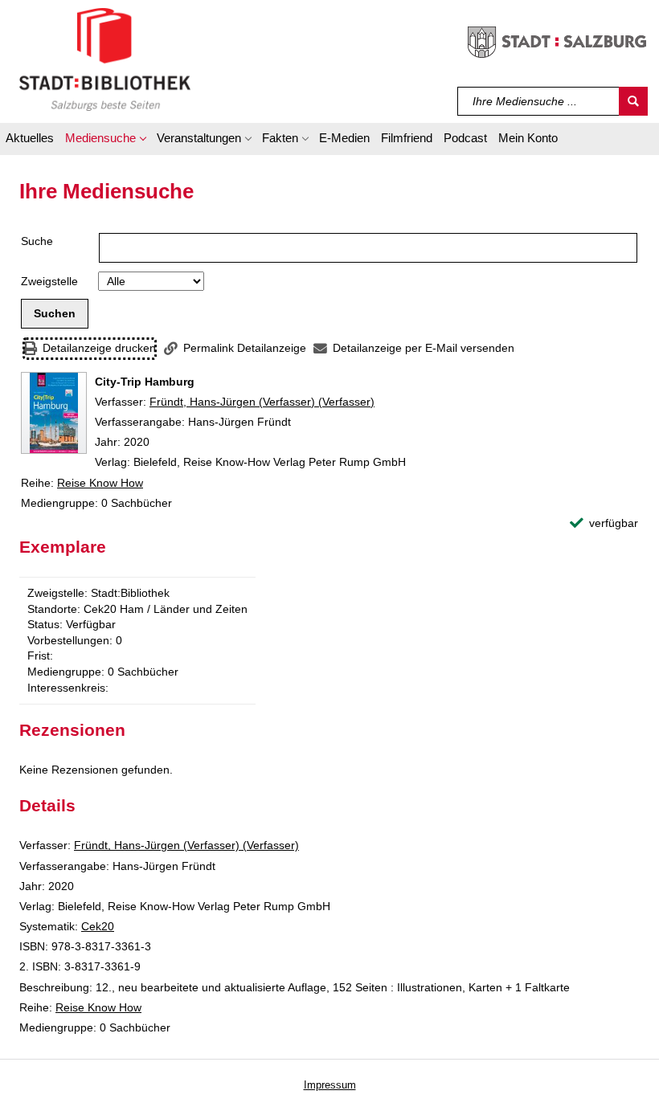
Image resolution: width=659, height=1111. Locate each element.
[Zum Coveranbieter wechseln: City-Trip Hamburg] (54, 413)
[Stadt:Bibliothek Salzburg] (104, 58)
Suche (37, 241)
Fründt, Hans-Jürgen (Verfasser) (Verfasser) (262, 401)
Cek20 (97, 926)
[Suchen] (633, 101)
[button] (105, 140)
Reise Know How (100, 482)
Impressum (330, 1085)
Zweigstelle (49, 281)
